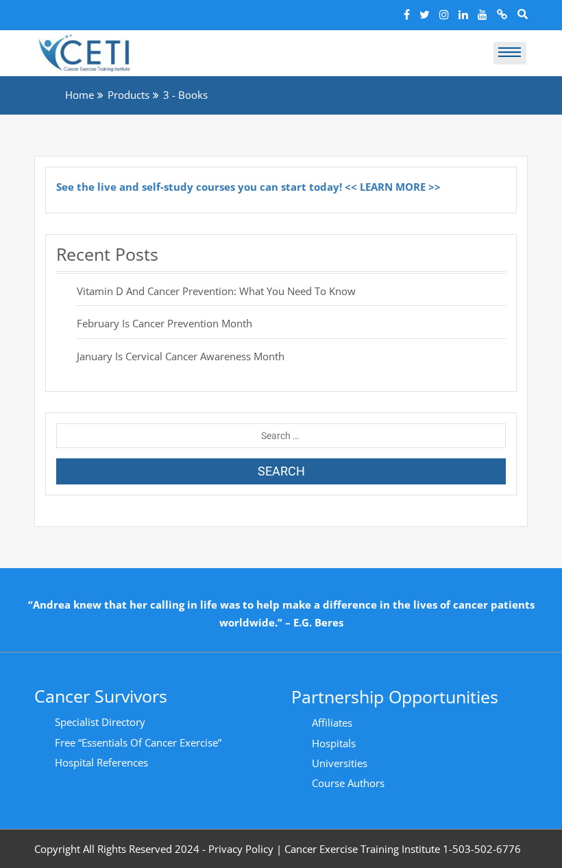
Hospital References (101, 762)
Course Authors (348, 783)
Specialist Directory (100, 722)
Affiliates (332, 722)
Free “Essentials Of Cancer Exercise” (138, 742)
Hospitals (334, 743)
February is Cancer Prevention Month (164, 323)
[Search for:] (281, 435)
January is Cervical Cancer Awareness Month (180, 356)
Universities (339, 763)
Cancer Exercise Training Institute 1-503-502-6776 (402, 849)
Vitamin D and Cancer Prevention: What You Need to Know (216, 291)
